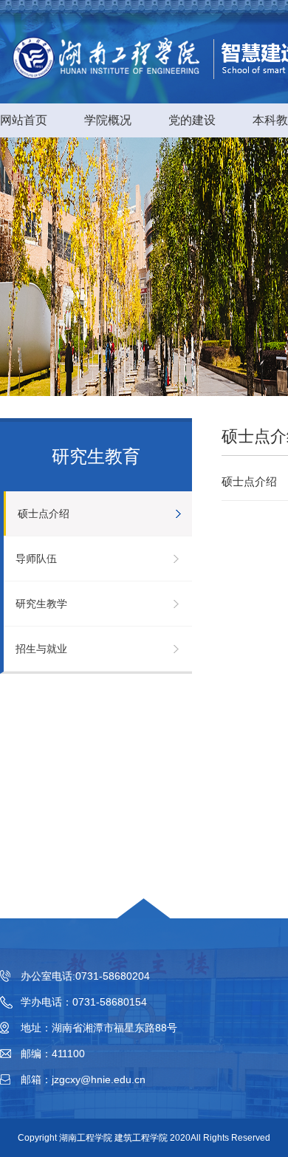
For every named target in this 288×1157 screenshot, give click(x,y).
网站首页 (23, 120)
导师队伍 (36, 558)
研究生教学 (41, 604)
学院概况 (107, 120)
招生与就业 (41, 649)
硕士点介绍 (43, 513)
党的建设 (192, 120)
